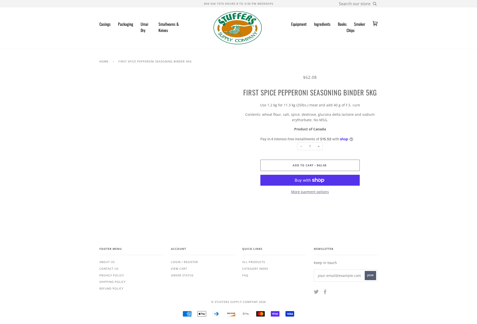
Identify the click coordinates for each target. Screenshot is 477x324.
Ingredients (322, 24)
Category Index (255, 268)
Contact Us (109, 268)
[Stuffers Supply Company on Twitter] (316, 293)
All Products (253, 262)
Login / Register (184, 262)
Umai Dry (144, 27)
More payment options (310, 191)
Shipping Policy (112, 282)
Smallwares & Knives (169, 27)
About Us (107, 262)
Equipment (299, 24)
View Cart (179, 268)
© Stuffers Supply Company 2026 (238, 302)
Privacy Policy (111, 275)
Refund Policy (111, 288)
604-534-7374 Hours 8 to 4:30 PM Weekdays (238, 3)
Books (342, 24)
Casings (105, 24)
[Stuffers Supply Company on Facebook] (325, 293)
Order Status (182, 275)
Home (104, 61)
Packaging (125, 24)
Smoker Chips (356, 27)
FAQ (245, 275)
